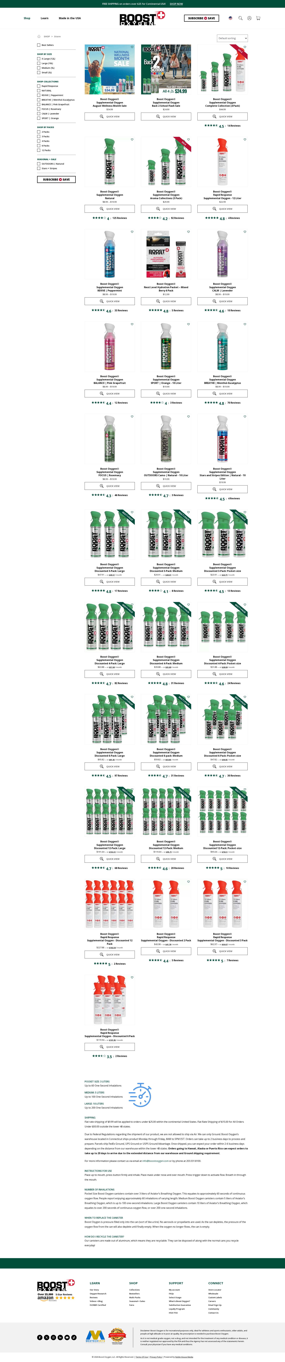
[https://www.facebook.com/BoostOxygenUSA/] (39, 1337)
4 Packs (45, 140)
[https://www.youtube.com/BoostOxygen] (67, 1337)
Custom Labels (215, 1297)
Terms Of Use (142, 1357)
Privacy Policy (156, 1357)
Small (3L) (47, 72)
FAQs (171, 1293)
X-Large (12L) (48, 58)
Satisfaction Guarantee (180, 1305)
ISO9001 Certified (98, 1305)
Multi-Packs (134, 1297)
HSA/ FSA (173, 1312)
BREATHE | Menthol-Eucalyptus (58, 99)
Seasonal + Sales (137, 1301)
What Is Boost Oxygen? (179, 1301)
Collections (134, 1289)
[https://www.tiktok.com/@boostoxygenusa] (74, 1337)
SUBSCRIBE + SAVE (174, 3)
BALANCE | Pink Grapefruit (55, 104)
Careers (212, 1301)
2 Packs (45, 131)
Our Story (94, 1289)
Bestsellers (134, 1293)
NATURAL (46, 90)
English (230, 18)
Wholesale (213, 1293)
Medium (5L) (48, 67)
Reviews (94, 1297)
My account (174, 1289)
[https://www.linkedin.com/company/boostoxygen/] (60, 1337)
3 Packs (45, 136)
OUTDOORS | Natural (53, 163)
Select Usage (175, 1297)
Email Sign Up (214, 1305)
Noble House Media (184, 1357)
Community (213, 1309)
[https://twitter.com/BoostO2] (46, 1337)
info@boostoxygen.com (155, 1161)
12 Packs (46, 150)
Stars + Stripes (49, 168)
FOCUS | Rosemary (51, 109)
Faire (131, 1305)
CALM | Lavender (50, 113)
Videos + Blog (96, 1301)
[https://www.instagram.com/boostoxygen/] (53, 1337)
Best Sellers (48, 45)
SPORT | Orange (50, 118)
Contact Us (213, 1312)
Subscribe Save (201, 18)
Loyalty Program (177, 1309)
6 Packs (45, 145)
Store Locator (214, 1289)
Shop (47, 36)
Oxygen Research (98, 1293)
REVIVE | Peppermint (52, 95)
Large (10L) (47, 63)
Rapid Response (50, 86)
